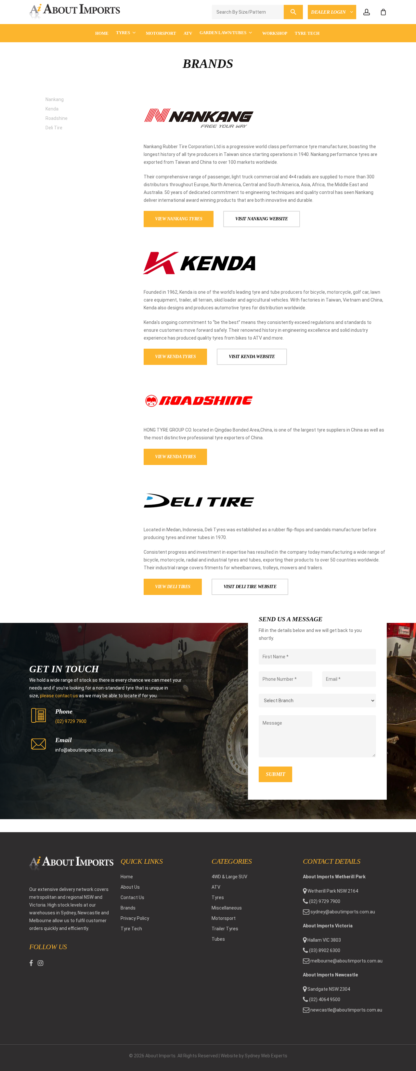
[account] (366, 12)
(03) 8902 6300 (324, 950)
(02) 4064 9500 (324, 999)
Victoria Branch (334, 40)
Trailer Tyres (225, 928)
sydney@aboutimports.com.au (342, 911)
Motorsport (224, 918)
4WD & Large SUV (229, 876)
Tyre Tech (131, 928)
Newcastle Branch (337, 53)
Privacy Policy (135, 918)
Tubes (218, 939)
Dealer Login (329, 12)
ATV (216, 887)
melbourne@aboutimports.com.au (346, 960)
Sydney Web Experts (266, 1055)
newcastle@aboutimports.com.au (346, 1010)
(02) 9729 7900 (70, 721)
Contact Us (132, 897)
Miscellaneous (227, 907)
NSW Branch (328, 28)
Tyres (218, 897)
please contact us (59, 695)
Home (127, 876)
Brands (128, 907)
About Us (130, 887)
